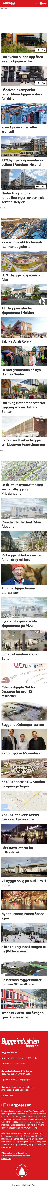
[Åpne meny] (43, 3)
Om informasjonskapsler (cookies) (16, 1156)
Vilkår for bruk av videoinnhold (14, 1153)
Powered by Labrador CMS (24, 1185)
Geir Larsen (24, 1090)
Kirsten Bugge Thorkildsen (23, 1087)
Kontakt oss (7, 1095)
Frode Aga (27, 1071)
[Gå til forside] (9, 3)
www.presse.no (30, 1128)
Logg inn (35, 4)
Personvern (6, 1158)
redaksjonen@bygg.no (20, 1079)
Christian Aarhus (24, 1074)
